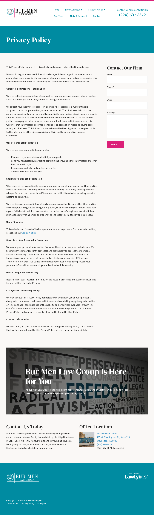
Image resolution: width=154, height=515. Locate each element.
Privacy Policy (28, 503)
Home (56, 9)
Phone (110, 87)
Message (112, 112)
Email (109, 99)
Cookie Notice (28, 233)
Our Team (59, 16)
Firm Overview (72, 9)
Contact (97, 16)
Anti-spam (41, 503)
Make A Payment (78, 16)
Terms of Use (12, 503)
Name (110, 74)
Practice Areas (95, 9)
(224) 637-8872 (132, 15)
